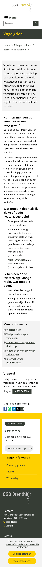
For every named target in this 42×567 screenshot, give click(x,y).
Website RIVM (13, 329)
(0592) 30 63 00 (13, 431)
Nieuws (10, 471)
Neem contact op (16, 448)
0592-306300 (11, 522)
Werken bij (12, 478)
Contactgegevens (15, 465)
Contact (9, 526)
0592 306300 (22, 391)
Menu (13, 17)
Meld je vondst (16, 259)
